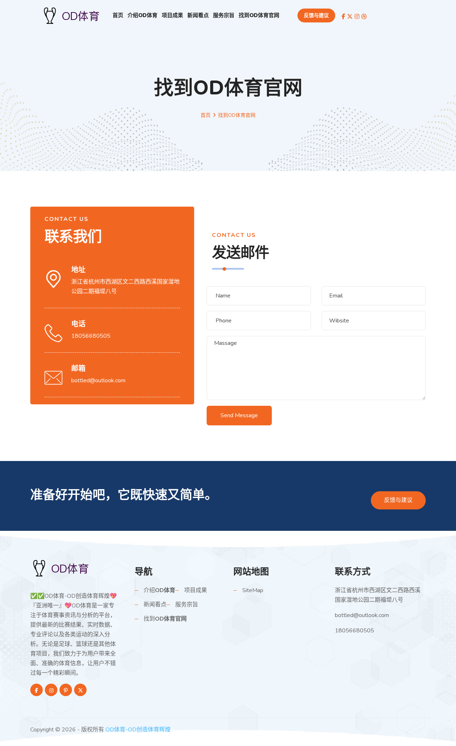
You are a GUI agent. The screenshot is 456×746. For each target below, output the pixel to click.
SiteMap (252, 590)
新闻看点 (198, 15)
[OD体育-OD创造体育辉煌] (64, 568)
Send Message (239, 415)
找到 (259, 15)
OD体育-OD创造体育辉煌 (138, 730)
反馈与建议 (316, 15)
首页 (118, 15)
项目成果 (172, 15)
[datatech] (75, 15)
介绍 (142, 15)
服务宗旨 (223, 15)
